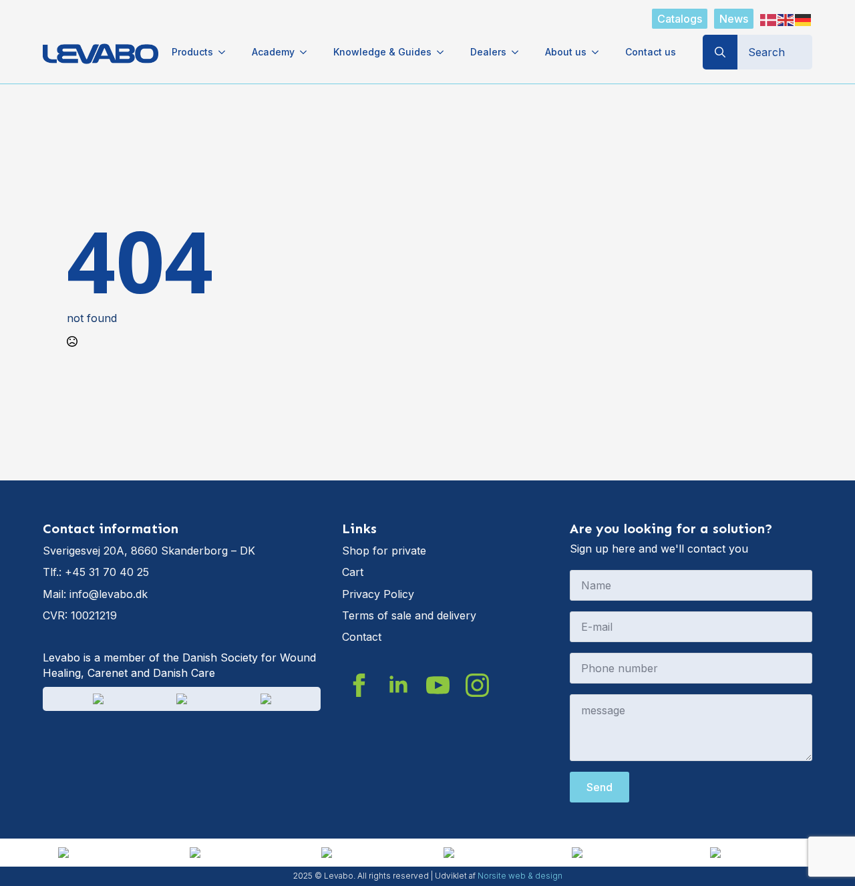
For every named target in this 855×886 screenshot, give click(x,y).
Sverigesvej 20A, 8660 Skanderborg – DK (149, 550)
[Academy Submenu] (307, 52)
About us (565, 51)
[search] (720, 52)
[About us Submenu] (599, 52)
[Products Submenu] (225, 52)
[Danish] (769, 18)
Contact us (650, 51)
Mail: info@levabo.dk (95, 594)
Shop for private (384, 550)
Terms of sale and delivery (409, 615)
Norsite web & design (520, 876)
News (733, 18)
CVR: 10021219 (80, 615)
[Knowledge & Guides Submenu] (444, 52)
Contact (361, 636)
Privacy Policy (378, 594)
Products (192, 51)
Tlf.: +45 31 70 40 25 (96, 572)
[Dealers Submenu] (519, 52)
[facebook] (359, 685)
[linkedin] (398, 685)
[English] (786, 18)
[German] (803, 18)
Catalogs (679, 18)
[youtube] (438, 685)
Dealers (488, 51)
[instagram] (477, 685)
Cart (352, 572)
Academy (273, 51)
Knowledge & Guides (382, 51)
